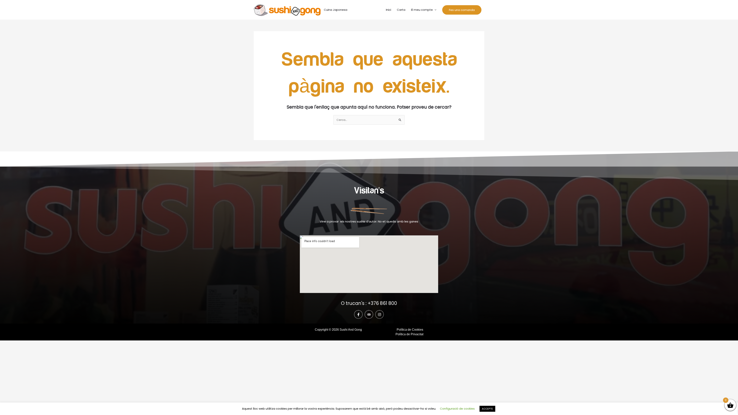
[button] (461, 10)
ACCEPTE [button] (487, 409)
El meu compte (422, 10)
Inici (388, 10)
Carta (401, 10)
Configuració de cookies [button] (457, 409)
